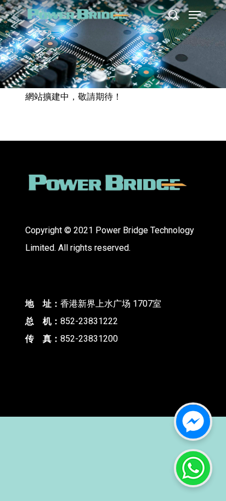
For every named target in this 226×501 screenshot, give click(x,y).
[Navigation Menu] (195, 14)
